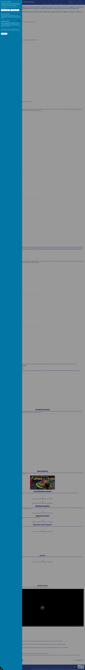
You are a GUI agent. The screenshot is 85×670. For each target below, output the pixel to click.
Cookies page (3, 8)
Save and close (4, 33)
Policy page (17, 30)
